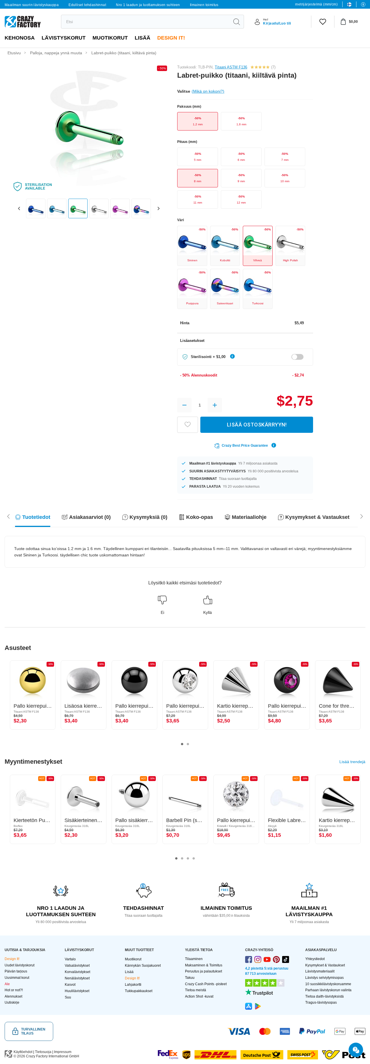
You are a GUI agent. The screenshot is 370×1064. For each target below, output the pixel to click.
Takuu (190, 978)
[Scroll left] (361, 516)
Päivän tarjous (16, 971)
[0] (323, 22)
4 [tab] (194, 858)
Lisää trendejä (352, 761)
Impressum (62, 1052)
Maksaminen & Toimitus (203, 965)
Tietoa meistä (195, 990)
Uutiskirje (12, 1002)
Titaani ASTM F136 (231, 67)
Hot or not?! (14, 990)
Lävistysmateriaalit (319, 971)
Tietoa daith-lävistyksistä (324, 996)
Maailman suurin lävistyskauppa (32, 5)
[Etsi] (236, 21)
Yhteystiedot (315, 959)
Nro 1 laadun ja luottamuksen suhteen (148, 5)
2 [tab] (188, 744)
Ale (7, 984)
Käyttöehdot (23, 1052)
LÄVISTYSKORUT (64, 38)
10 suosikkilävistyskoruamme (328, 984)
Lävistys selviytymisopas (324, 978)
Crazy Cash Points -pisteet (206, 984)
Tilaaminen (194, 959)
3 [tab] (188, 858)
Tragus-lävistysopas (321, 1002)
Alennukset (13, 996)
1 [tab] (182, 744)
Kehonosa (20, 38)
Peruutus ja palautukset (203, 971)
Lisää (142, 38)
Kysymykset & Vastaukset (325, 965)
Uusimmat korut (17, 978)
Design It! (171, 38)
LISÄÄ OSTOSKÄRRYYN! (257, 425)
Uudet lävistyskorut (19, 965)
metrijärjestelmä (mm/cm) (316, 4)
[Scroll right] (8, 516)
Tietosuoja (43, 1052)
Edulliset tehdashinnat (87, 5)
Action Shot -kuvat (199, 996)
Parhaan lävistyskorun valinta (328, 990)
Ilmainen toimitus (204, 5)
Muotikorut (110, 38)
